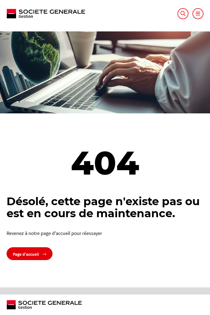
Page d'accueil (26, 253)
